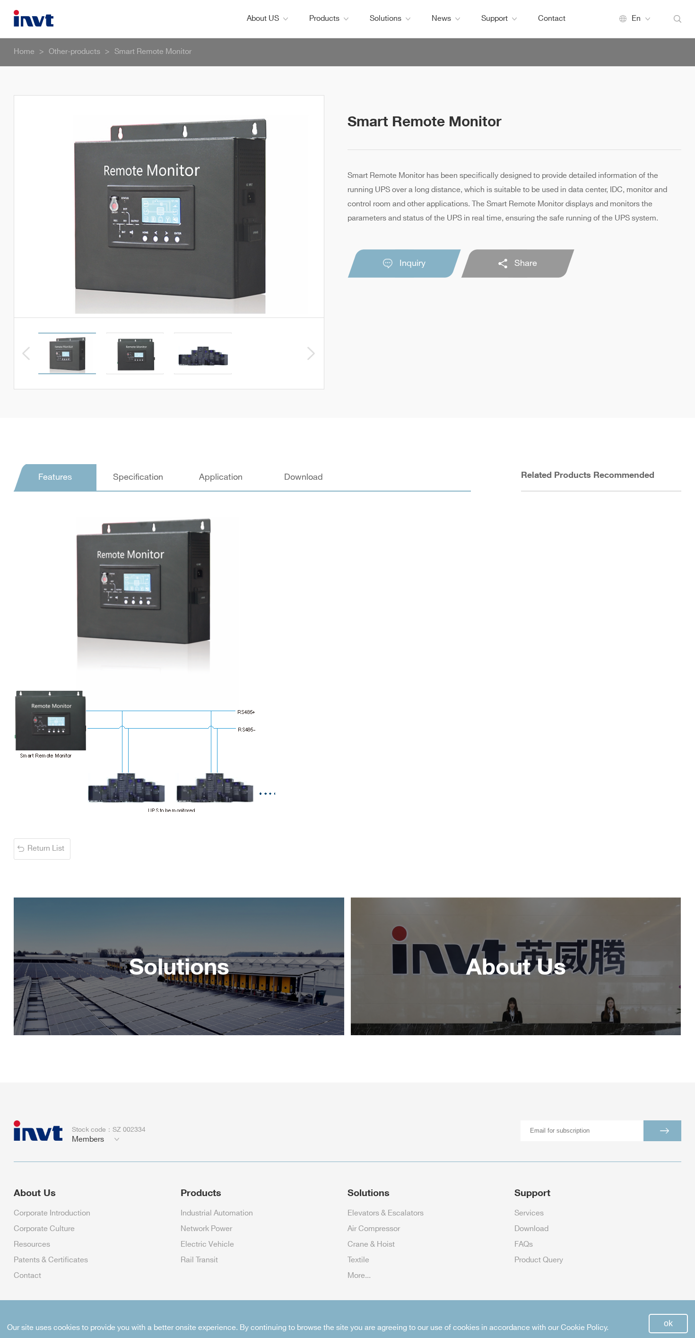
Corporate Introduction (52, 1213)
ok (668, 1323)
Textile (358, 1260)
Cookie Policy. (584, 1327)
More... (359, 1275)
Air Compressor (374, 1228)
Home (24, 51)
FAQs (523, 1244)
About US (263, 18)
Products (324, 18)
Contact (551, 18)
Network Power (206, 1228)
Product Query (538, 1260)
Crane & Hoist (371, 1244)
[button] (26, 353)
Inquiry (413, 263)
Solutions (385, 18)
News (441, 18)
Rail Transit (199, 1260)
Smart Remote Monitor (152, 51)
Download (531, 1228)
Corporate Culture (44, 1228)
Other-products (74, 51)
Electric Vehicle (207, 1244)
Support (494, 18)
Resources (32, 1244)
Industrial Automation (217, 1213)
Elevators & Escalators (386, 1213)
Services (529, 1213)
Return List (45, 848)
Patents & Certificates (51, 1260)
